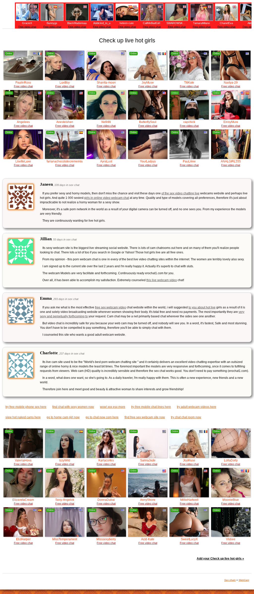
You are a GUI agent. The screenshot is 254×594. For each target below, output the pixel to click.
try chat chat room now (186, 417)
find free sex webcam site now (145, 417)
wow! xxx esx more (112, 407)
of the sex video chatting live (180, 193)
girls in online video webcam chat (106, 198)
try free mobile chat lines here (151, 407)
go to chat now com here (102, 417)
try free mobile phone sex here (25, 407)
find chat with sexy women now (73, 407)
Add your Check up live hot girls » (220, 558)
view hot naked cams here (23, 417)
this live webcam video (161, 280)
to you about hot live (202, 307)
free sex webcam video (110, 307)
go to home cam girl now (63, 417)
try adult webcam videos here (196, 407)
